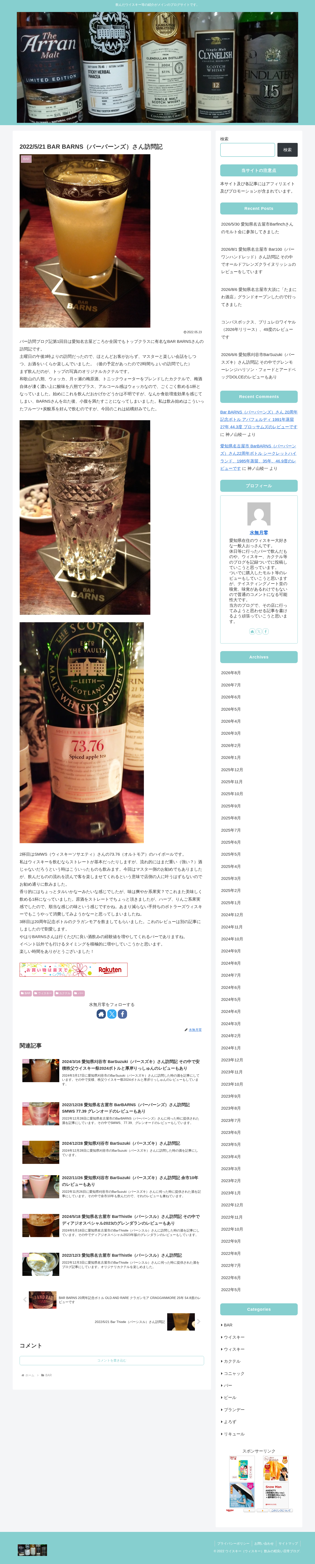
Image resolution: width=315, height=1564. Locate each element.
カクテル (64, 993)
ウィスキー (45, 993)
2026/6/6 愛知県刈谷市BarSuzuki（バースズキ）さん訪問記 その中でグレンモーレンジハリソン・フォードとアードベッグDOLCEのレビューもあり (258, 365)
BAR (27, 993)
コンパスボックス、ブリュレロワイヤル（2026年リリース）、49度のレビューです (258, 329)
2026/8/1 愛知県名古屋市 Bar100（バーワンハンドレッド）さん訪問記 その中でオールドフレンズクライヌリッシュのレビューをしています (258, 260)
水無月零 (259, 532)
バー (80, 993)
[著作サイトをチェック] (101, 1014)
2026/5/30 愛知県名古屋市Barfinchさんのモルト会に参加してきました (257, 228)
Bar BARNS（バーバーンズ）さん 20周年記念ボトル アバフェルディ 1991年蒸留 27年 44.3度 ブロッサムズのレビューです (259, 419)
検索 (224, 139)
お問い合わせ (264, 1543)
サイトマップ (288, 1543)
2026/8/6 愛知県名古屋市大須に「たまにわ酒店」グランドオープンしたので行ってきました (259, 297)
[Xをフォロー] (111, 1014)
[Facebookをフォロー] (122, 1014)
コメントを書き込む (111, 1360)
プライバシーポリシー (233, 1543)
